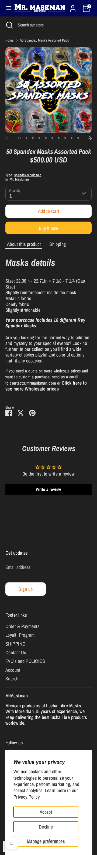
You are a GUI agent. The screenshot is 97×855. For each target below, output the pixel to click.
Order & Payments (22, 626)
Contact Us (15, 652)
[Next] (90, 138)
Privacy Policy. (27, 796)
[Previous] (7, 138)
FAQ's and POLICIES (25, 661)
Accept (46, 812)
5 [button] (46, 138)
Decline (46, 826)
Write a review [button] (48, 489)
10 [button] (78, 138)
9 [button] (71, 138)
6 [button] (52, 138)
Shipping (57, 244)
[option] (48, 90)
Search (12, 678)
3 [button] (33, 138)
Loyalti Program (20, 635)
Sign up (25, 589)
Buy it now (48, 228)
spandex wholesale (27, 174)
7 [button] (59, 138)
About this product (24, 244)
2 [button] (26, 138)
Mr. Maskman (19, 179)
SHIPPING (15, 643)
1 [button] (19, 138)
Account (12, 670)
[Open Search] (9, 24)
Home (9, 40)
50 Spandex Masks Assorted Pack (44, 40)
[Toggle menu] (6, 8)
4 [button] (39, 138)
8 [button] (65, 138)
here (77, 382)
